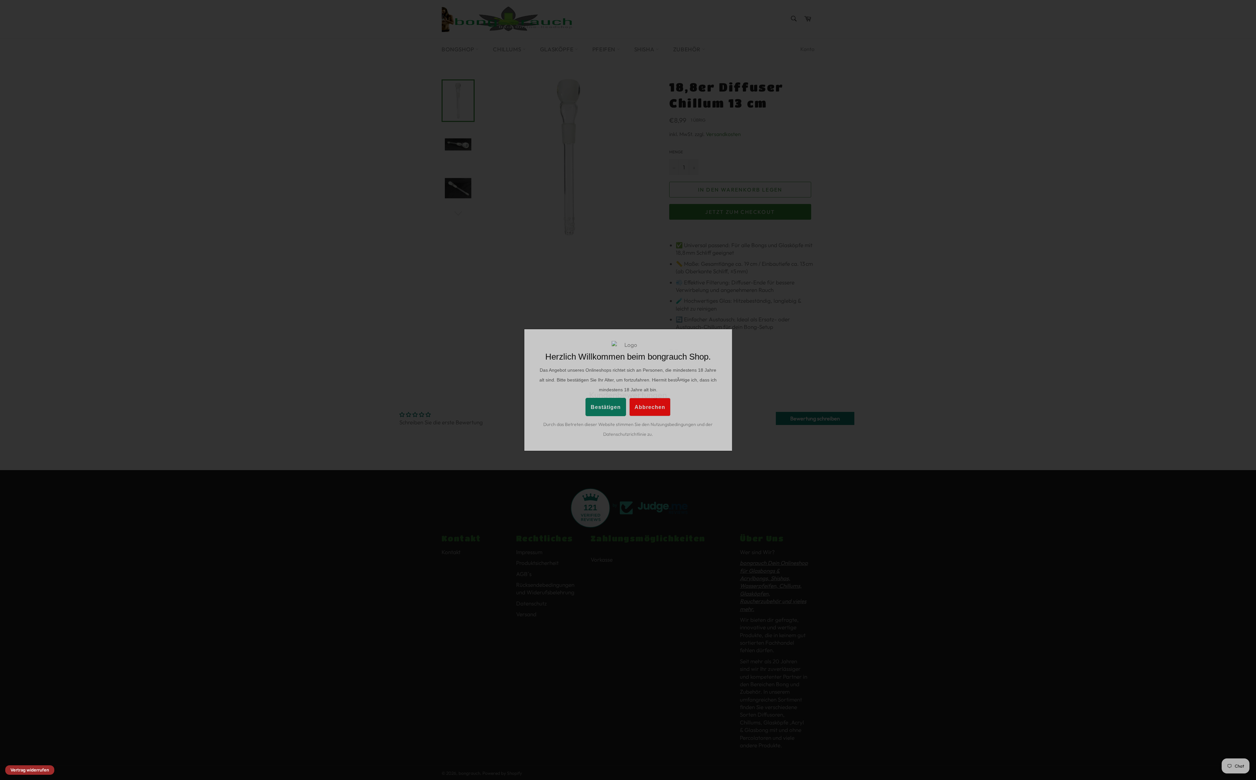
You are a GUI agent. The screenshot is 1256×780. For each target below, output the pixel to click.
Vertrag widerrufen (29, 769)
